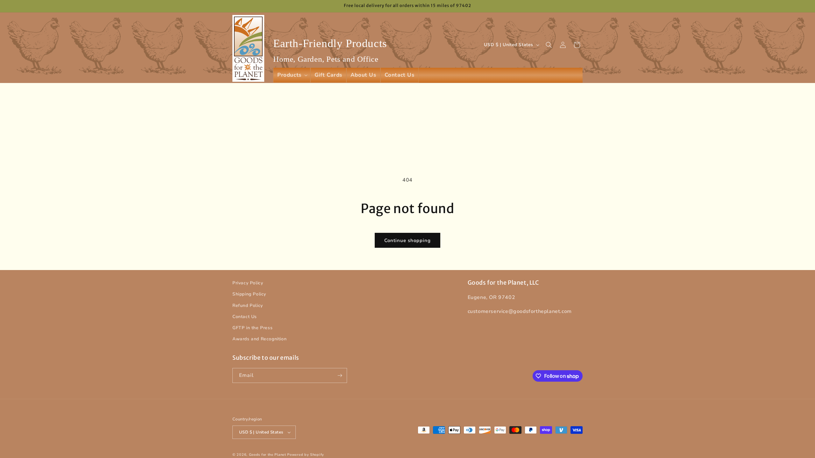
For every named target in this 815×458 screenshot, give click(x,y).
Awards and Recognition (259, 339)
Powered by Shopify (305, 454)
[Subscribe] (340, 375)
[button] (291, 75)
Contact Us (244, 317)
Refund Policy (247, 305)
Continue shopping (407, 240)
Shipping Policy (249, 294)
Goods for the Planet (267, 454)
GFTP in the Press (252, 328)
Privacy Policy (247, 283)
